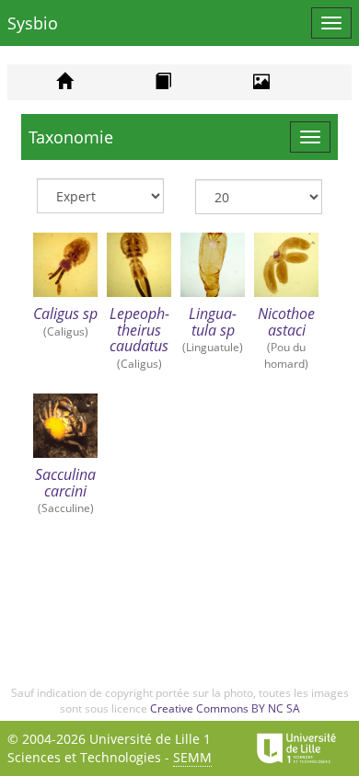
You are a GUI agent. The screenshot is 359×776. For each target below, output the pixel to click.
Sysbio (32, 23)
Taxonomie (71, 137)
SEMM (192, 757)
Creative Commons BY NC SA (225, 708)
